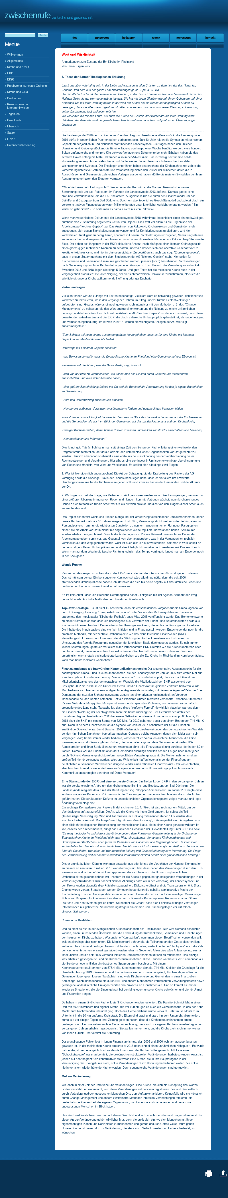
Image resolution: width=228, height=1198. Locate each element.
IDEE (74, 37)
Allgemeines (15, 60)
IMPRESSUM (183, 37)
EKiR (10, 79)
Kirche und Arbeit (18, 67)
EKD (10, 73)
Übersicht (13, 126)
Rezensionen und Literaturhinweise (18, 106)
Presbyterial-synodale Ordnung (27, 85)
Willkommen (15, 54)
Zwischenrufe (27, 15)
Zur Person (102, 37)
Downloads (14, 120)
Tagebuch (13, 114)
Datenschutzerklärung (21, 145)
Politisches (14, 98)
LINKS (11, 139)
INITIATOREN (128, 37)
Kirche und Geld (17, 92)
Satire (11, 132)
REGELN (156, 37)
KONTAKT (210, 37)
